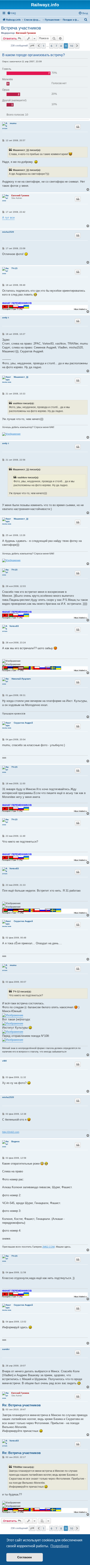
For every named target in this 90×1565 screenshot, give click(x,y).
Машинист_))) (21, 377)
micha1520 (8, 232)
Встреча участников (21, 28)
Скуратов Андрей (23, 723)
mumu (13, 123)
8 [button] (61, 46)
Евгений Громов (26, 33)
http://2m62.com (10, 1132)
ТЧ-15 (14, 268)
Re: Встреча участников (21, 1405)
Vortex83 (14, 626)
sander (6, 1349)
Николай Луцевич (21, 679)
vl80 (4, 1061)
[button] (32, 45)
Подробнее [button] (59, 1546)
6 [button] (51, 46)
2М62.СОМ (48, 1246)
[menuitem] (11, 13)
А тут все (8, 217)
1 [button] (43, 46)
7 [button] (56, 46)
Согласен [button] (24, 1557)
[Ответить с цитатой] (78, 126)
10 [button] (71, 46)
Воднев (15, 1141)
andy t (5, 317)
